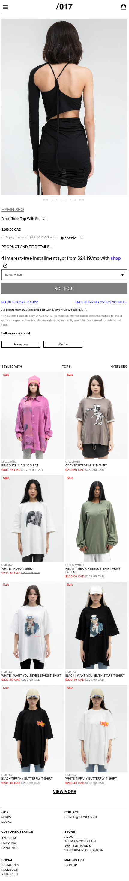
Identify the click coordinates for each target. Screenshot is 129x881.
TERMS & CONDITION (80, 841)
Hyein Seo (13, 209)
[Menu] (5, 6)
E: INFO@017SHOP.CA (81, 817)
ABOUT (69, 836)
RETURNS (9, 842)
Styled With (12, 366)
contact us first (64, 315)
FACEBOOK (10, 869)
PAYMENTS (10, 847)
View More (64, 791)
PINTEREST (10, 874)
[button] (65, 237)
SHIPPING (9, 837)
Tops (66, 366)
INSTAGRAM (10, 865)
